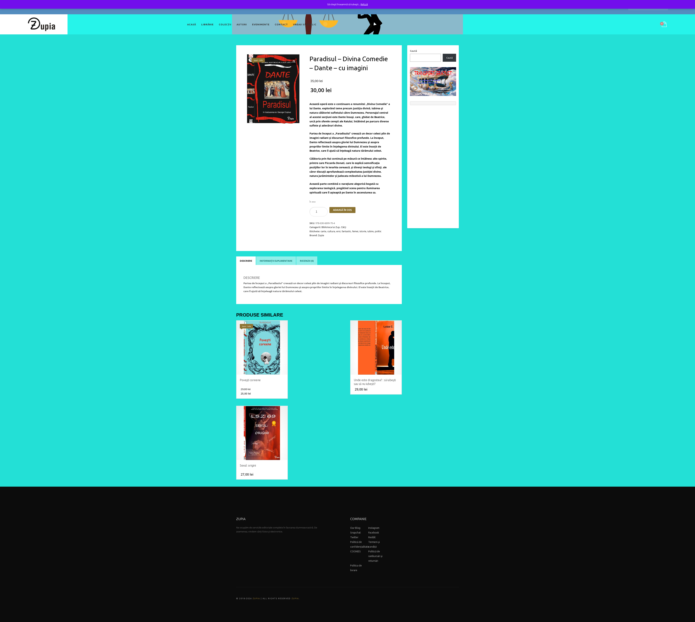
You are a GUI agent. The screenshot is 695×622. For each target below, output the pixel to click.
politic (378, 231)
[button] (294, 61)
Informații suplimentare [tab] (276, 260)
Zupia (321, 235)
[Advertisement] (433, 165)
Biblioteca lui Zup (330, 227)
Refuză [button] (364, 4)
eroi (338, 231)
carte (323, 231)
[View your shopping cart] (664, 24)
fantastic (346, 231)
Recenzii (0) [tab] (307, 260)
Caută (413, 50)
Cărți (343, 227)
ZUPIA (256, 598)
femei (355, 231)
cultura (331, 231)
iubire (370, 231)
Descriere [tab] (246, 260)
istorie (362, 231)
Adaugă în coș (342, 210)
